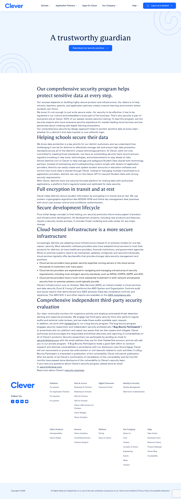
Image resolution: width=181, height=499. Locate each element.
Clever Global (55, 438)
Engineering (128, 451)
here (129, 347)
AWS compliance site (119, 295)
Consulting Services (82, 438)
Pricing (101, 433)
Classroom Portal (105, 387)
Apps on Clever (105, 438)
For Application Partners (59, 392)
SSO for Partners (81, 396)
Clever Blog (152, 451)
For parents (54, 401)
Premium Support (81, 442)
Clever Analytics (80, 417)
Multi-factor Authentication (134, 392)
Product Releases (155, 447)
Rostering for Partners (83, 387)
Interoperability (56, 433)
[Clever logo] (14, 5)
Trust (125, 438)
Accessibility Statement (160, 491)
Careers (126, 442)
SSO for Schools (80, 401)
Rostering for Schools (82, 392)
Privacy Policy (143, 491)
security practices (74, 370)
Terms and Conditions (128, 491)
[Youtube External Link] (26, 401)
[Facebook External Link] (12, 401)
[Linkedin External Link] (22, 401)
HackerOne (70, 323)
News (125, 460)
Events (126, 456)
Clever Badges (80, 413)
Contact (126, 465)
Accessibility (153, 456)
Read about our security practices (88, 48)
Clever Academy (81, 433)
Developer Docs (154, 438)
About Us (127, 433)
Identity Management (131, 387)
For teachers (55, 396)
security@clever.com (48, 340)
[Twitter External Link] (17, 401)
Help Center (152, 433)
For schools (54, 387)
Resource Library (154, 442)
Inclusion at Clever (130, 447)
